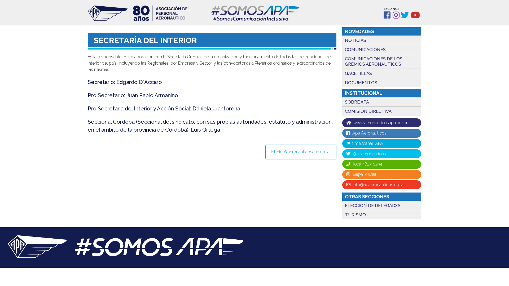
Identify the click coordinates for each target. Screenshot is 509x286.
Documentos (361, 82)
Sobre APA (357, 102)
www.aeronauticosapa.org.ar (379, 122)
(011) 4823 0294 (367, 164)
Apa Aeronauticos (369, 133)
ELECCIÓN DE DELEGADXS (373, 205)
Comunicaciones (365, 49)
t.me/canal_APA (367, 143)
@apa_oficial (363, 174)
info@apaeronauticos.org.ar (378, 184)
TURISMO (355, 214)
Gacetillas (358, 73)
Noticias (355, 40)
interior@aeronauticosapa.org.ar (301, 151)
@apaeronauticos (369, 153)
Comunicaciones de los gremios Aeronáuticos (373, 61)
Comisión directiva (368, 111)
